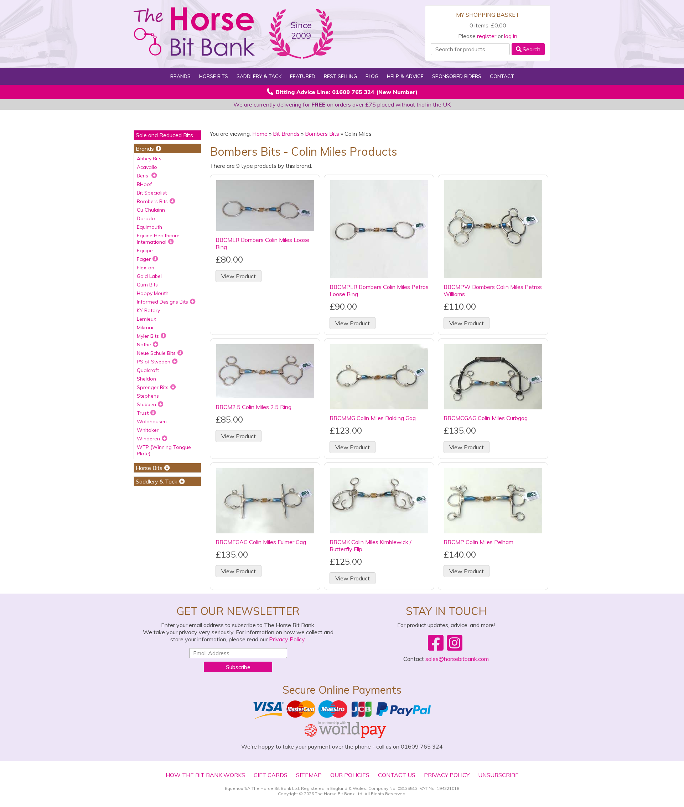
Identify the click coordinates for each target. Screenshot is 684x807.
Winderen (148, 438)
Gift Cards (270, 774)
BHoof (144, 184)
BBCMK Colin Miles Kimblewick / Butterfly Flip (370, 545)
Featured (302, 76)
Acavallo (147, 167)
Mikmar (145, 327)
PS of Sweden (153, 361)
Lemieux (146, 319)
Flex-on (145, 267)
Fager (144, 259)
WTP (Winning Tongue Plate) (164, 450)
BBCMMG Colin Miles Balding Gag (373, 417)
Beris (143, 175)
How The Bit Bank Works (205, 774)
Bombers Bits (152, 201)
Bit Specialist (152, 193)
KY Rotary (148, 310)
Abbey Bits (149, 158)
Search (531, 49)
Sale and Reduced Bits (164, 135)
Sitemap (309, 774)
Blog (372, 76)
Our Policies (349, 774)
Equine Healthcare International (158, 238)
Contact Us (396, 774)
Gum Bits (147, 284)
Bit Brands (286, 133)
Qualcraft (148, 370)
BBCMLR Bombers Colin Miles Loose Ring (262, 243)
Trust (143, 413)
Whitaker (148, 430)
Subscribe (238, 667)
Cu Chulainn (151, 210)
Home (260, 133)
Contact (502, 76)
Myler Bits (148, 336)
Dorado (146, 218)
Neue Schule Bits (156, 353)
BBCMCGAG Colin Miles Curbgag (486, 417)
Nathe (144, 344)
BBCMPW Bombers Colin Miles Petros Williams (493, 290)
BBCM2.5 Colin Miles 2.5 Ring (253, 406)
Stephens (148, 396)
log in (510, 36)
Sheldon (146, 379)
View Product (238, 276)
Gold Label (149, 276)
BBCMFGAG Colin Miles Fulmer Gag (261, 541)
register (486, 36)
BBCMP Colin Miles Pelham (478, 541)
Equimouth (149, 227)
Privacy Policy (287, 639)
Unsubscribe (498, 774)
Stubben (146, 404)
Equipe (145, 250)
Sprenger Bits (153, 387)
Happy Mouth (153, 293)
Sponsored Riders (456, 76)
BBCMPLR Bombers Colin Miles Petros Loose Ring (379, 290)
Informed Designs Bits (162, 302)
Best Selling (340, 76)
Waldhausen (152, 421)
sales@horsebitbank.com (457, 658)
